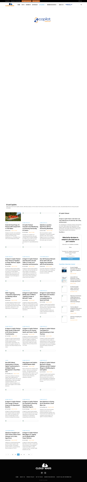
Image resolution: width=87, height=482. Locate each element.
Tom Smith (26, 232)
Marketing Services (49, 476)
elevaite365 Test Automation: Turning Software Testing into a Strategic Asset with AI (75, 279)
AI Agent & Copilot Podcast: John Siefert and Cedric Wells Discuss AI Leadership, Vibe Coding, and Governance (70, 220)
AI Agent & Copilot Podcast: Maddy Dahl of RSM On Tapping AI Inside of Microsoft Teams (30, 295)
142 (29, 454)
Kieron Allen (43, 230)
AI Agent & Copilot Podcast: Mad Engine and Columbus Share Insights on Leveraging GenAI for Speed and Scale (47, 296)
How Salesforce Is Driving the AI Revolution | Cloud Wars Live (47, 403)
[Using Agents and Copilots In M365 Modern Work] (30, 354)
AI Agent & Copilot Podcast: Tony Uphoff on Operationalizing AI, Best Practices (47, 331)
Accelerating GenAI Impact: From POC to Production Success (74, 288)
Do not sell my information (64, 476)
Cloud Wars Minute (44, 256)
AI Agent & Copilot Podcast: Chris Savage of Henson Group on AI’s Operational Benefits (13, 404)
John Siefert (43, 371)
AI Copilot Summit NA (26, 1)
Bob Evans (8, 230)
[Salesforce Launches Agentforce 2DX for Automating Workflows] (47, 216)
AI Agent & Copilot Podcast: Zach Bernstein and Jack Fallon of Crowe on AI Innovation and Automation (30, 261)
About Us (61, 4)
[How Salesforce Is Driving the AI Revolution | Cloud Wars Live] (47, 393)
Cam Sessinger (26, 409)
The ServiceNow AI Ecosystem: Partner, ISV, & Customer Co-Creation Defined (76, 309)
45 (12, 454)
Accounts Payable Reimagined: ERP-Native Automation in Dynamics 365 (75, 270)
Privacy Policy (30, 476)
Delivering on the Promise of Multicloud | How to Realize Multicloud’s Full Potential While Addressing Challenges (75, 298)
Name (70, 247)
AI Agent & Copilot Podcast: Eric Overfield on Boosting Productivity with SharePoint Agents (30, 404)
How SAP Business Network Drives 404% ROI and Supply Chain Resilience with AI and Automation (47, 261)
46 (15, 454)
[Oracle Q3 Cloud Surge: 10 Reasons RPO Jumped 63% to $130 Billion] (13, 216)
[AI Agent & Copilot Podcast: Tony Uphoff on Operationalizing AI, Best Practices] (47, 320)
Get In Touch (39, 476)
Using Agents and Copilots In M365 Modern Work (30, 363)
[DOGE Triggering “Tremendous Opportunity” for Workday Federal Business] (13, 284)
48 (21, 454)
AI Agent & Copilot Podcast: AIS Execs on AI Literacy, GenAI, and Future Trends (30, 330)
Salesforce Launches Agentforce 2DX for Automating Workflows (46, 226)
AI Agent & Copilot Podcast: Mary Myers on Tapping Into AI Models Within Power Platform (30, 435)
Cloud (6, 222)
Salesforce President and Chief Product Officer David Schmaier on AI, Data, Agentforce (12, 435)
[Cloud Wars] (10, 4)
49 (24, 454)
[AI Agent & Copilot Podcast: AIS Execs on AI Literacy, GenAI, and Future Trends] (30, 320)
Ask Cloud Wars (36, 1)
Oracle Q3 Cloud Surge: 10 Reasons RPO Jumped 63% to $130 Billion (12, 226)
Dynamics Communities (16, 1)
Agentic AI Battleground (68, 4)
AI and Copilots (26, 222)
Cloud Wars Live (9, 373)
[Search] (81, 4)
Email (70, 254)
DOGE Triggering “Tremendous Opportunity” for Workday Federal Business (13, 295)
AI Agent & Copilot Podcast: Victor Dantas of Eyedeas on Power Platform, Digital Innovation (13, 261)
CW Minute (28, 4)
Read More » (62, 232)
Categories (41, 4)
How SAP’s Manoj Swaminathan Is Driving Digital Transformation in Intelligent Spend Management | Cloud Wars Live (12, 367)
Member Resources (51, 4)
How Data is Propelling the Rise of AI (76, 317)
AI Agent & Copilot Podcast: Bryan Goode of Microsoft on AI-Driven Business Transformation (13, 331)
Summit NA (7, 1)
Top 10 (22, 4)
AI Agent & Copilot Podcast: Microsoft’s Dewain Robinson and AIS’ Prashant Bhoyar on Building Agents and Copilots (47, 366)
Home (19, 4)
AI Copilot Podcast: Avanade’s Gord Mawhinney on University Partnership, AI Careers (30, 227)
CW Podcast (35, 4)
